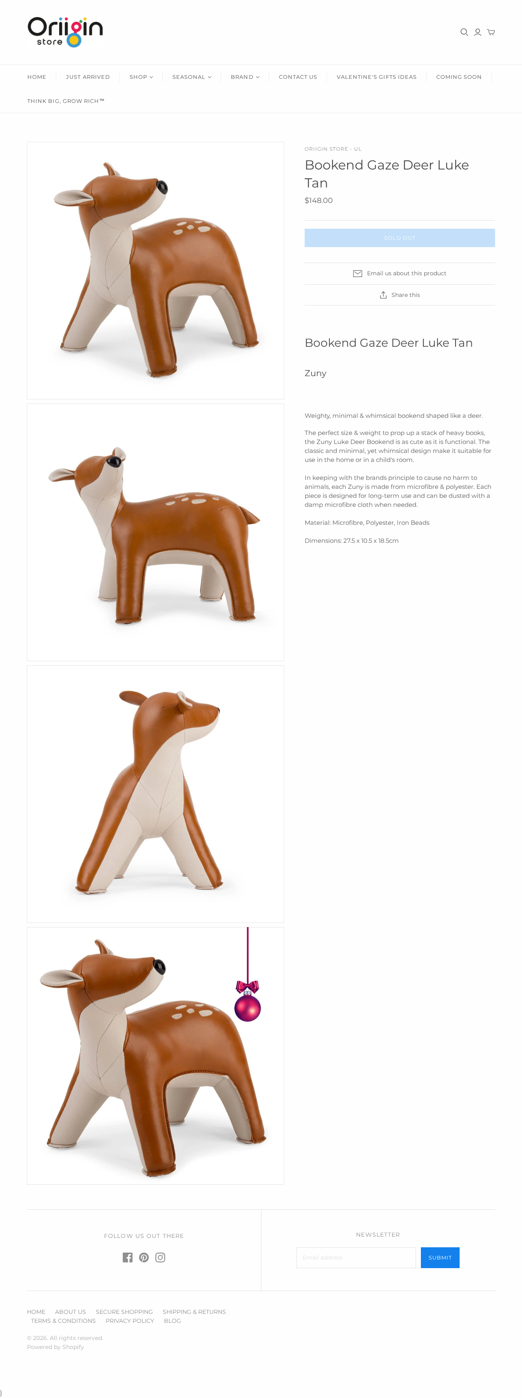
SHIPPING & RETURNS (194, 1312)
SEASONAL (189, 77)
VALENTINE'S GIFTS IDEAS (377, 77)
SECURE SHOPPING (124, 1312)
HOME (36, 77)
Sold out (400, 237)
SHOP (138, 77)
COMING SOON (459, 77)
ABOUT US (70, 1312)
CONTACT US (298, 77)
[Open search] (464, 32)
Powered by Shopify (55, 1347)
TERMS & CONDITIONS (63, 1320)
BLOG (172, 1320)
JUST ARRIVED (88, 77)
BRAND (242, 77)
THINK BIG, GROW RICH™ (66, 101)
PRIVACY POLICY (130, 1320)
